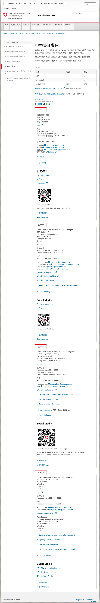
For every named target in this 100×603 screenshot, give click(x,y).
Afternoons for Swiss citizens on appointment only (57, 549)
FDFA (35, 3)
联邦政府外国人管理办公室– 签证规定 (49, 94)
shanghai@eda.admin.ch (60, 262)
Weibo (43, 179)
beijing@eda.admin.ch (55, 145)
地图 (38, 125)
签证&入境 (58, 25)
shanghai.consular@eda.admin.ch (66, 264)
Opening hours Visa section (48, 399)
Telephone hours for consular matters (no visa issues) (58, 285)
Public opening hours (46, 281)
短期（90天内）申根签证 (45, 33)
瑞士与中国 (69, 25)
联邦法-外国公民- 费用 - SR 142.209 (48, 88)
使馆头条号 (41, 183)
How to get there (54, 410)
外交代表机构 (15, 25)
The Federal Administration (16, 3)
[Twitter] (39, 104)
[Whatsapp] (46, 104)
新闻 (6, 25)
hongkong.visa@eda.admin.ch (61, 510)
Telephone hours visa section (49, 404)
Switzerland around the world (54, 3)
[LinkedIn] (41, 104)
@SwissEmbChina (47, 175)
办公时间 (42, 157)
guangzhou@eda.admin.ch (61, 384)
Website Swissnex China (46, 276)
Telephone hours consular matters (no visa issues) (57, 535)
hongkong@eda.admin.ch (60, 507)
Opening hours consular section (50, 540)
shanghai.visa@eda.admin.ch (54, 267)
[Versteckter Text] (44, 195)
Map (39, 244)
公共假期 (42, 163)
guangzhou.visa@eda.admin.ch (55, 386)
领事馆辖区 (43, 213)
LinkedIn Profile (47, 576)
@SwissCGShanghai (48, 304)
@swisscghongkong (48, 572)
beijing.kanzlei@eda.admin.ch (58, 150)
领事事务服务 (47, 25)
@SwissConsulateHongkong (51, 568)
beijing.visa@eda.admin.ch (55, 147)
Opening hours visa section (48, 544)
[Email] (49, 104)
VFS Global (50, 152)
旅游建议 (26, 25)
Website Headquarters (46, 272)
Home (5, 33)
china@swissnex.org (62, 269)
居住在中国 (36, 25)
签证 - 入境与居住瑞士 (27, 33)
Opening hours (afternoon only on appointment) (56, 394)
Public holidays (45, 292)
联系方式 (39, 110)
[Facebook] (36, 104)
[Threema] (44, 104)
